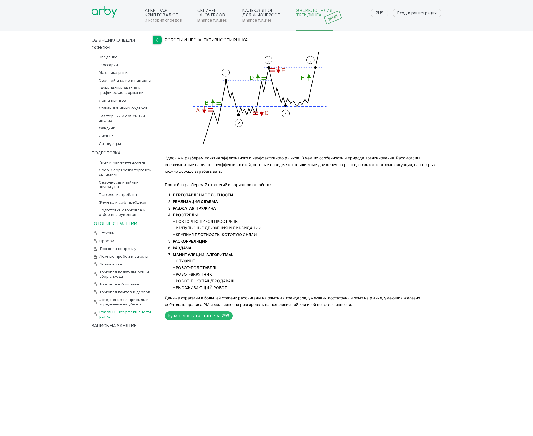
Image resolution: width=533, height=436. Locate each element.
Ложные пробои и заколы (123, 256)
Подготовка (106, 153)
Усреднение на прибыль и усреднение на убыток (124, 302)
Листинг (106, 136)
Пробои (106, 241)
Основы (101, 48)
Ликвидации (110, 144)
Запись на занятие (114, 326)
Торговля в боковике (119, 284)
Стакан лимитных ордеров (123, 108)
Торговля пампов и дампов (124, 292)
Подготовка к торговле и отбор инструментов (122, 212)
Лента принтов (112, 100)
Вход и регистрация (417, 13)
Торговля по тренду (117, 249)
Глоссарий (108, 65)
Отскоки (106, 233)
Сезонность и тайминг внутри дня (119, 184)
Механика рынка (114, 73)
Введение (108, 57)
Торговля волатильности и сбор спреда (124, 274)
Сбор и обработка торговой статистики (125, 172)
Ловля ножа (110, 264)
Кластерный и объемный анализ (122, 118)
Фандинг (107, 128)
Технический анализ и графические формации (121, 90)
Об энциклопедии (113, 40)
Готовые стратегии (114, 224)
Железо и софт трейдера (122, 202)
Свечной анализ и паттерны (125, 80)
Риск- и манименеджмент (122, 162)
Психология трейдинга (120, 194)
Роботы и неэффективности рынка (125, 314)
